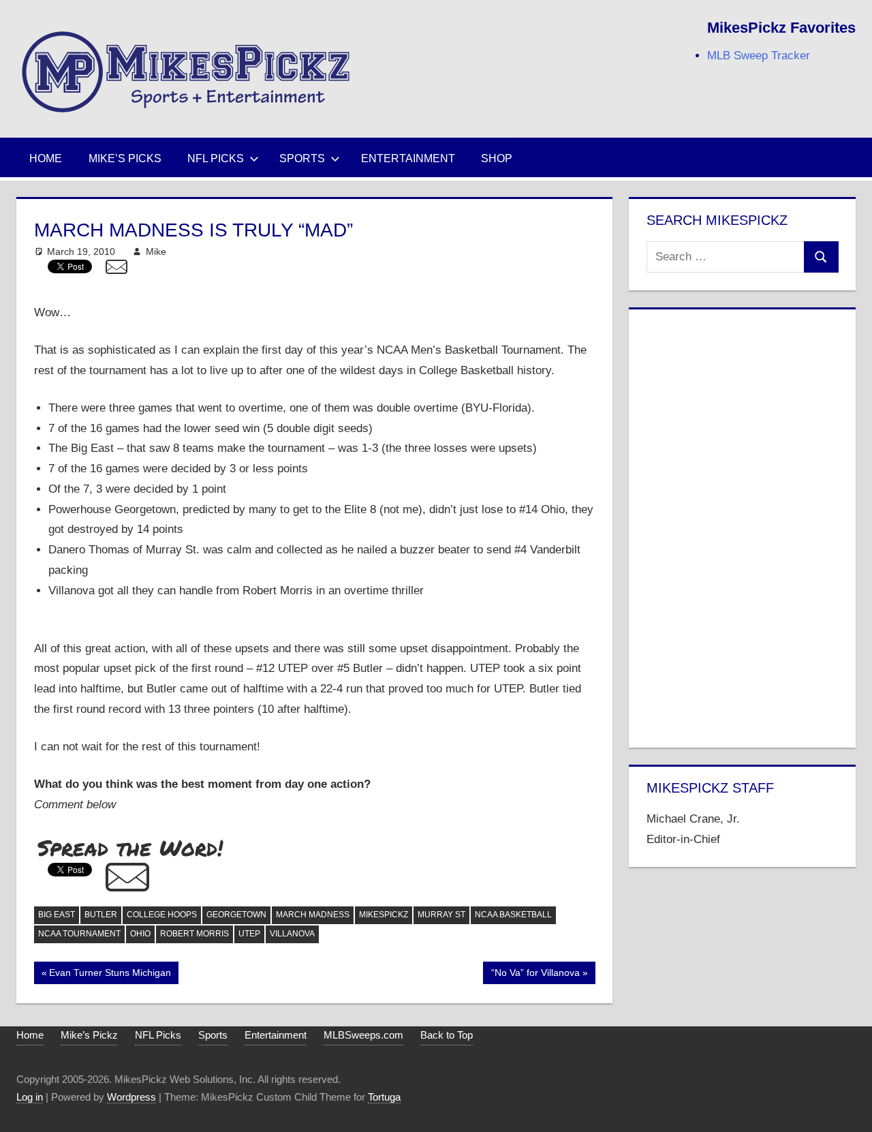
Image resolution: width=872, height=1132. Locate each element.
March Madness (312, 914)
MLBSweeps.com (363, 1035)
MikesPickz (383, 914)
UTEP (249, 933)
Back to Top (446, 1035)
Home (45, 158)
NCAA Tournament (79, 933)
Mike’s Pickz (89, 1035)
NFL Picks (215, 158)
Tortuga (384, 1097)
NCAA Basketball (513, 914)
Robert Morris (194, 933)
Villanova (292, 933)
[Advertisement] (743, 525)
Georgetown (236, 914)
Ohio (140, 933)
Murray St (441, 914)
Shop (496, 158)
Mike (156, 251)
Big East (56, 914)
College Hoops (162, 914)
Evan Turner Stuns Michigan (109, 975)
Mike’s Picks (125, 158)
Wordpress (131, 1097)
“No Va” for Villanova (535, 975)
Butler (100, 914)
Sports (302, 158)
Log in (29, 1097)
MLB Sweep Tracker (758, 55)
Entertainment (408, 158)
